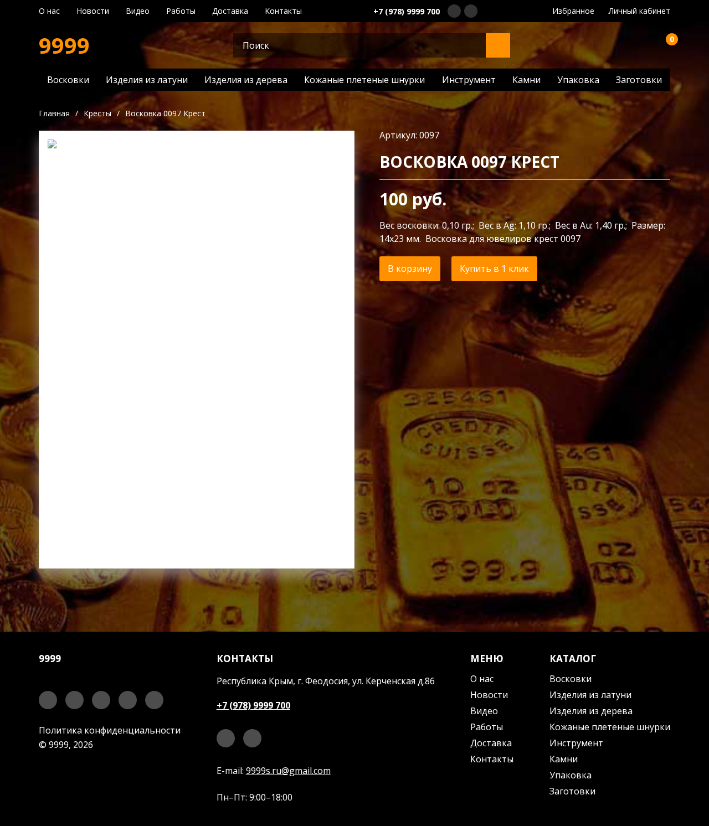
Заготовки (639, 80)
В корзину (410, 268)
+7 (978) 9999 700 (406, 11)
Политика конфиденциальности (110, 730)
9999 (64, 45)
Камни (526, 80)
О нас (49, 11)
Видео (138, 11)
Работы (181, 11)
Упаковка (578, 80)
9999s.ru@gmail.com (288, 771)
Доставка (230, 11)
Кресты (97, 113)
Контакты (283, 11)
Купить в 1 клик (494, 268)
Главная (54, 113)
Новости (92, 11)
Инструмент (469, 80)
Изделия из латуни (147, 80)
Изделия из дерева (245, 80)
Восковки (68, 80)
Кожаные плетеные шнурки (364, 80)
